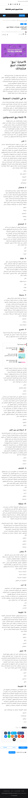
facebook (21, 733)
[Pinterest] (22, 736)
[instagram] (13, 4)
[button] (22, 15)
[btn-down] (2, 35)
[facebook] (17, 4)
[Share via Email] (14, 739)
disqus (14, 747)
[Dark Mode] (4, 15)
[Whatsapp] (9, 736)
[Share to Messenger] (5, 736)
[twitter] (19, 4)
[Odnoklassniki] (12, 736)
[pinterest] (15, 4)
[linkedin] (9, 4)
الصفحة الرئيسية (23, 20)
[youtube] (11, 4)
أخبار (16, 20)
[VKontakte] (15, 736)
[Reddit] (19, 736)
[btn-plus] (5, 35)
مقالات (12, 20)
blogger (23, 747)
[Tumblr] (5, 733)
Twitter (14, 733)
